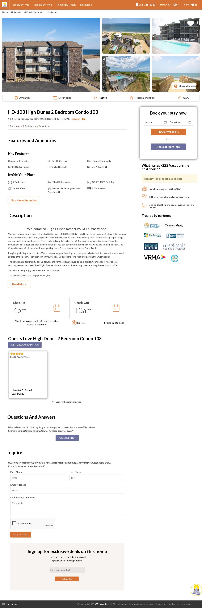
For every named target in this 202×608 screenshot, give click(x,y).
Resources (86, 5)
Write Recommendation (25, 344)
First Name (16, 472)
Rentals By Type (20, 5)
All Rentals (16, 12)
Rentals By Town (43, 5)
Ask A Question (67, 438)
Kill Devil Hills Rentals (33, 12)
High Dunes (52, 12)
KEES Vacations (101, 604)
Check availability (168, 131)
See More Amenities (24, 200)
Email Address (18, 484)
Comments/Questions (22, 497)
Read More (19, 284)
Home (5, 12)
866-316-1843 (146, 4)
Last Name (75, 472)
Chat (196, 590)
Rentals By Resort (66, 5)
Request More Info (168, 146)
